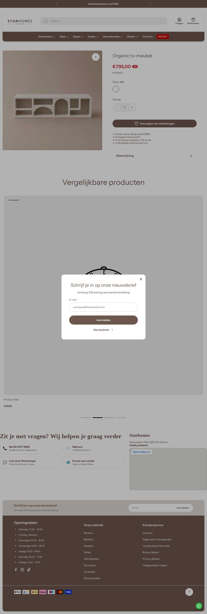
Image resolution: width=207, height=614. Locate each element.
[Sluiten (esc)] (141, 279)
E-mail (72, 299)
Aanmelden (103, 320)
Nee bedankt (101, 329)
